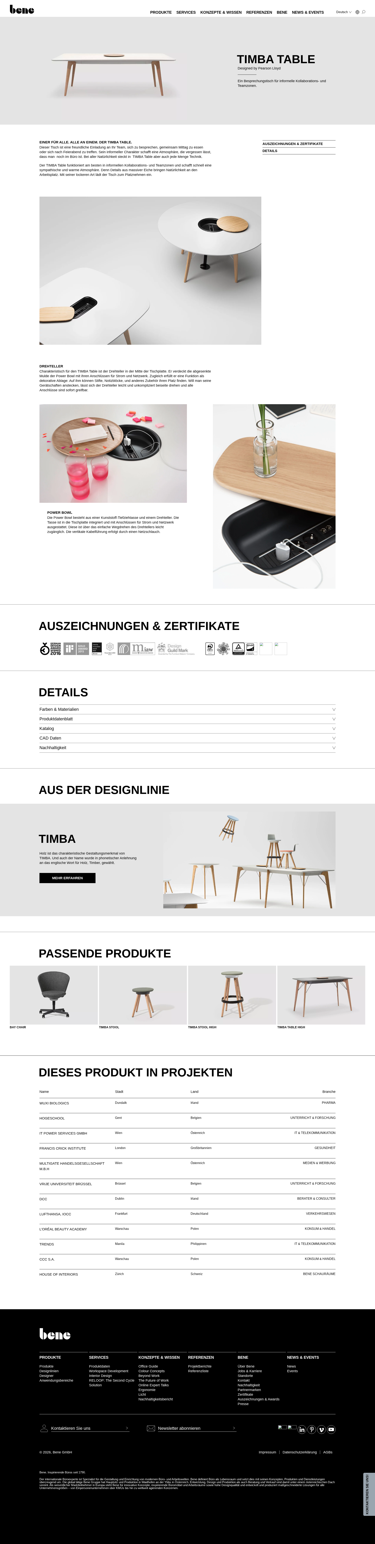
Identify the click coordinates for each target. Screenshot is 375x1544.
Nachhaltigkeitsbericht (155, 1399)
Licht (142, 1394)
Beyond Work (149, 1376)
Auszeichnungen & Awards (258, 1399)
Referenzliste (198, 1371)
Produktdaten (99, 1366)
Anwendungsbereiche (56, 1380)
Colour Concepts (151, 1371)
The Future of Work (153, 1380)
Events (292, 1371)
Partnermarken (249, 1390)
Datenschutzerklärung (300, 1452)
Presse (243, 1404)
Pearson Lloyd (269, 68)
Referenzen (201, 1357)
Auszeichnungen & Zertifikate (292, 144)
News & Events (303, 1357)
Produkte (50, 1357)
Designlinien (49, 1371)
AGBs (327, 1452)
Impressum (267, 1452)
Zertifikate (245, 1394)
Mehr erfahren (67, 878)
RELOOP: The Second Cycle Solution (111, 1382)
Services (98, 1357)
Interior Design (100, 1376)
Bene (243, 1357)
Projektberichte (200, 1366)
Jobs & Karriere (250, 1371)
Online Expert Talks (153, 1385)
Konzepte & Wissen (159, 1357)
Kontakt (244, 1380)
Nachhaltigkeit (249, 1385)
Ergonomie (146, 1390)
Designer (46, 1376)
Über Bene (246, 1366)
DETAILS (269, 151)
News (291, 1366)
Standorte (245, 1376)
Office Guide (148, 1366)
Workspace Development (108, 1371)
